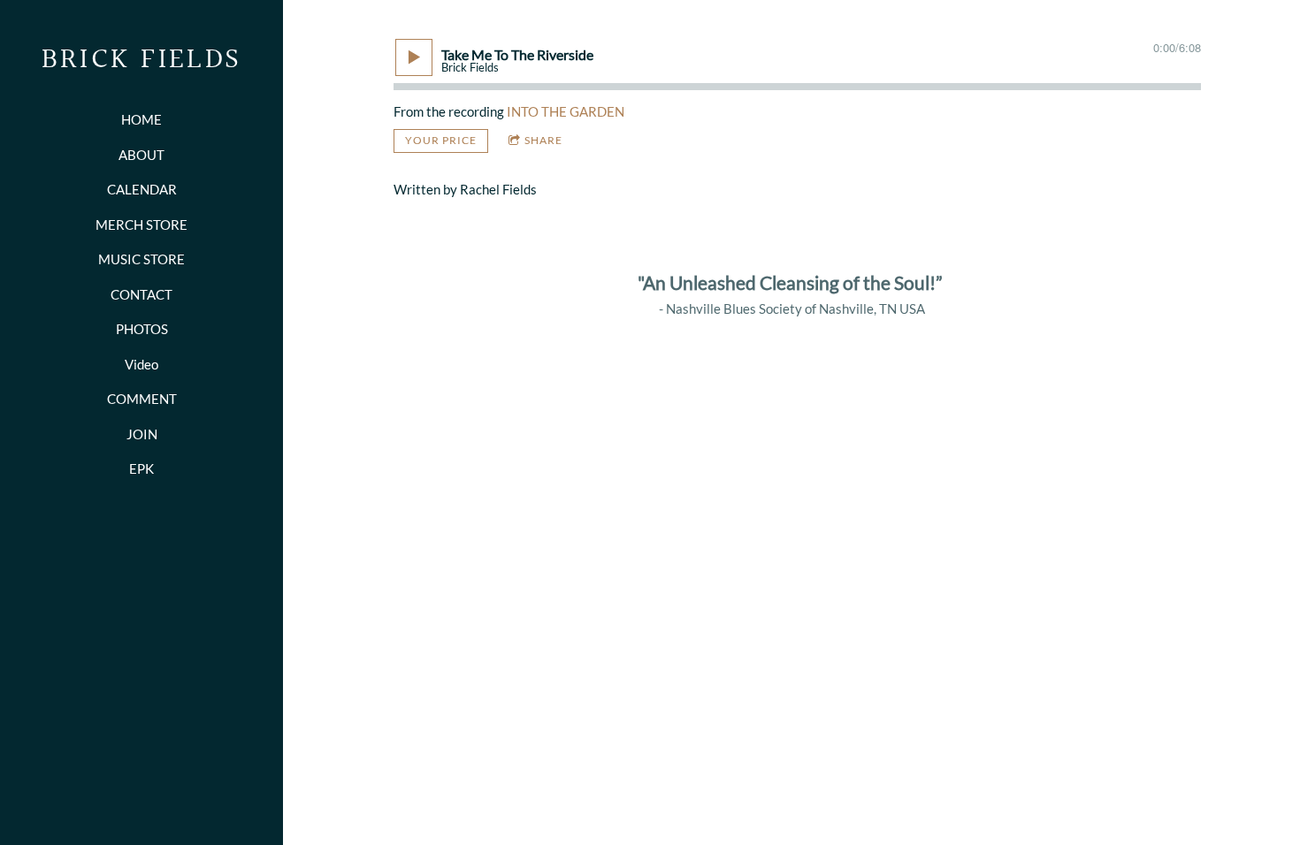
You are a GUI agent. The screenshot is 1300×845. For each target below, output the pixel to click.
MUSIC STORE (141, 259)
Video (141, 364)
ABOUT (141, 155)
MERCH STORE (141, 224)
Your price (441, 140)
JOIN (141, 434)
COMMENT (142, 399)
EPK (141, 468)
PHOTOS (142, 329)
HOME (141, 119)
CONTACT (141, 294)
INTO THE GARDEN (565, 111)
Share (543, 140)
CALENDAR (142, 189)
